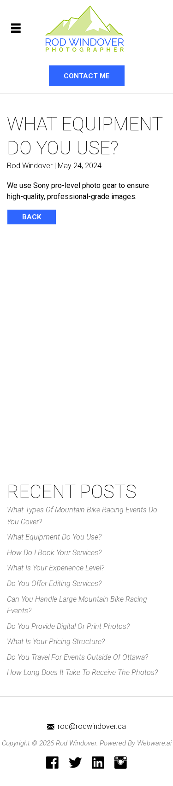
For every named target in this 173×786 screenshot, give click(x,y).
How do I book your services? (54, 552)
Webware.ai (154, 743)
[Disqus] (86, 355)
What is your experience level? (55, 567)
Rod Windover (76, 743)
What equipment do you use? (54, 537)
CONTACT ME (87, 76)
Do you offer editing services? (54, 583)
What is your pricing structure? (56, 641)
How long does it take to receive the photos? (82, 672)
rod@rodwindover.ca (92, 726)
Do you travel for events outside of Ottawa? (77, 657)
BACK (31, 217)
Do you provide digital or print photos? (68, 626)
